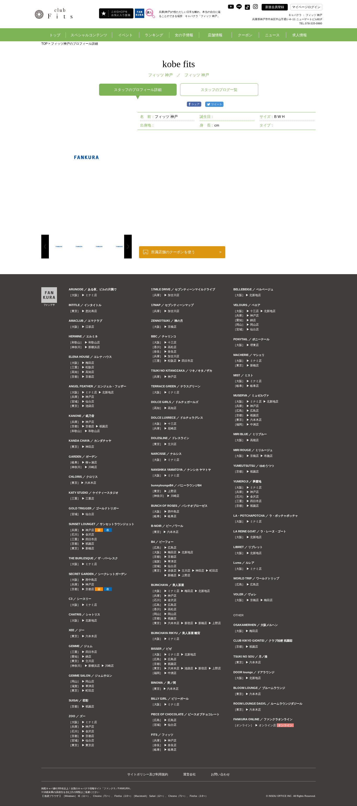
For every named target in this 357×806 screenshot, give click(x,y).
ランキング (154, 35)
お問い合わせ (220, 774)
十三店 (172, 342)
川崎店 (92, 467)
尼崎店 (172, 428)
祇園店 (103, 426)
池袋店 (89, 405)
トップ (54, 35)
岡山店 (89, 681)
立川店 (89, 661)
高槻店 (254, 440)
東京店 (89, 745)
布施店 (268, 455)
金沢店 (89, 534)
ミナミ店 (91, 295)
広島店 (172, 547)
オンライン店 (267, 725)
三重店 (89, 498)
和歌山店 (94, 342)
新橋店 (89, 548)
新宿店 (189, 623)
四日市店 (91, 539)
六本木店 (90, 482)
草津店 (89, 686)
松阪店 (89, 367)
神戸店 (89, 396)
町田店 (89, 690)
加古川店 (173, 295)
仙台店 (89, 401)
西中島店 (91, 579)
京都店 (89, 376)
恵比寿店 (91, 311)
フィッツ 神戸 (197, 75)
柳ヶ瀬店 (91, 462)
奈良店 (172, 351)
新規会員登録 (274, 7)
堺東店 (254, 345)
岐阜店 (172, 516)
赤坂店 (172, 570)
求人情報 (299, 35)
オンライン (285, 725)
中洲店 (172, 673)
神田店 (89, 446)
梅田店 (89, 362)
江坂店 (89, 326)
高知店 (89, 371)
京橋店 (172, 326)
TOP (44, 43)
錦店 (88, 656)
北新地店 (108, 392)
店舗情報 (215, 35)
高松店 (172, 347)
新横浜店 (94, 347)
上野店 (172, 491)
